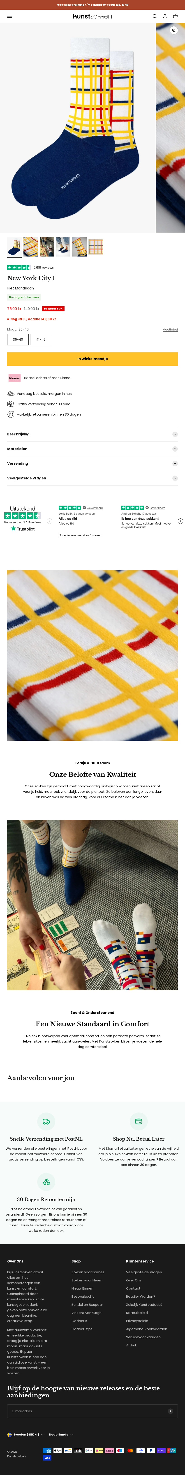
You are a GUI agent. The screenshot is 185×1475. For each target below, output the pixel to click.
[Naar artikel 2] (30, 247)
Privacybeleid (137, 1320)
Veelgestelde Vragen (144, 1272)
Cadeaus (79, 1320)
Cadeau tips (82, 1329)
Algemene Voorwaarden (146, 1329)
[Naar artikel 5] (79, 247)
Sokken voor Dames (88, 1272)
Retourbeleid (137, 1312)
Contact (133, 1288)
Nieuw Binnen (82, 1288)
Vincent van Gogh (87, 1312)
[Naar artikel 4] (63, 247)
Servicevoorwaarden (143, 1337)
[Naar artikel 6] (95, 247)
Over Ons (133, 1280)
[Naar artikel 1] (14, 247)
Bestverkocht (83, 1296)
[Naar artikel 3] (47, 247)
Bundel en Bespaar (87, 1304)
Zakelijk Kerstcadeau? (144, 1304)
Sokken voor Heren (87, 1280)
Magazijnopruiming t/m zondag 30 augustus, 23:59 (92, 5)
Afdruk (131, 1345)
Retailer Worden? (140, 1296)
